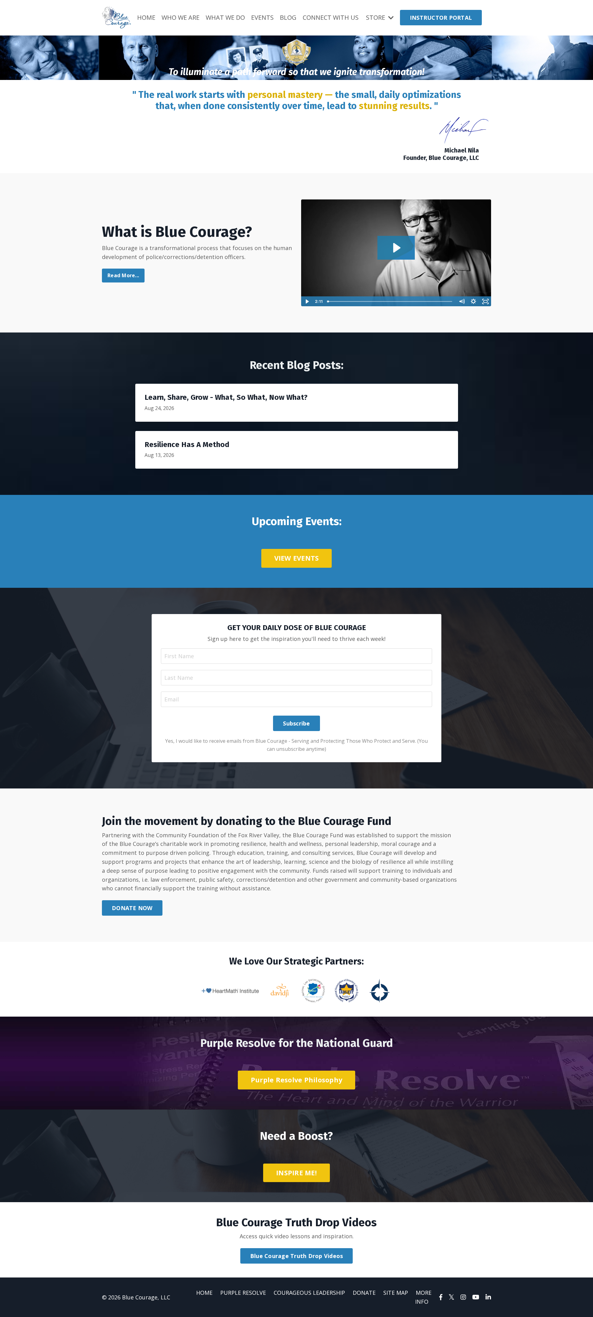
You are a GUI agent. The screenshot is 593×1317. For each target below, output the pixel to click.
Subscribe (296, 723)
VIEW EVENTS (296, 558)
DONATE (364, 1292)
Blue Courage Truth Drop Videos (296, 1256)
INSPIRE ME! (296, 1172)
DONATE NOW (132, 908)
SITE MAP (395, 1292)
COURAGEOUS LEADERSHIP (309, 1292)
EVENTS (262, 17)
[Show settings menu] (474, 301)
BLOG (288, 17)
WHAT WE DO (225, 17)
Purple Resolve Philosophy (296, 1079)
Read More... (123, 275)
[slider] (390, 301)
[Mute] (462, 301)
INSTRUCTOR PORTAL (441, 17)
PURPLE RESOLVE (243, 1292)
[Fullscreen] (485, 301)
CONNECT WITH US (331, 17)
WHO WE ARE (181, 17)
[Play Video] (307, 301)
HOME (146, 17)
